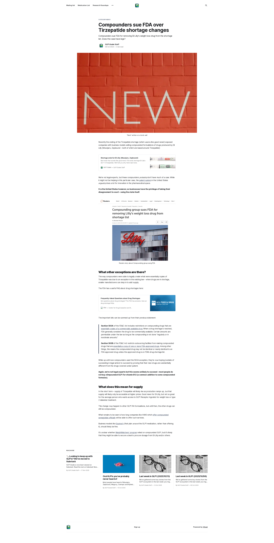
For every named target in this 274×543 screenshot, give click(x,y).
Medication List (84, 5)
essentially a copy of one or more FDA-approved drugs (136, 346)
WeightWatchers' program (126, 432)
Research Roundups (100, 5)
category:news (104, 19)
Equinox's (120, 424)
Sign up (137, 527)
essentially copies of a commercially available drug (121, 329)
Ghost (205, 527)
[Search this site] (206, 5)
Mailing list (70, 5)
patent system (145, 180)
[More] (112, 5)
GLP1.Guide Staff (112, 44)
